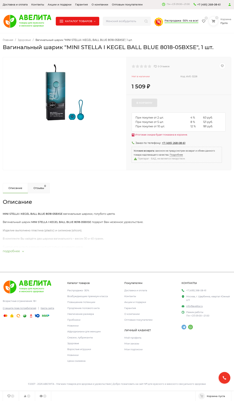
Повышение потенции (81, 302)
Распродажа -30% (78, 290)
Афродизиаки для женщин (84, 331)
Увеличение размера (80, 313)
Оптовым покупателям (138, 319)
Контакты (130, 296)
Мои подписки (133, 349)
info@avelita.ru (194, 306)
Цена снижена (76, 360)
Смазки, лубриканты (80, 337)
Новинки (73, 325)
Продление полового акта (83, 308)
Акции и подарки (135, 302)
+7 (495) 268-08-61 (209, 4)
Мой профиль (132, 337)
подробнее (12, 251)
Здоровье (24, 40)
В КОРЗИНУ (144, 102)
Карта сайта (47, 308)
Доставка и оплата (135, 290)
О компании (132, 313)
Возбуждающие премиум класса (87, 296)
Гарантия (130, 308)
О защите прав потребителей (19, 308)
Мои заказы (131, 343)
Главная (8, 40)
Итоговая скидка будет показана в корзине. (161, 134)
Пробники (73, 319)
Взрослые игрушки (79, 349)
